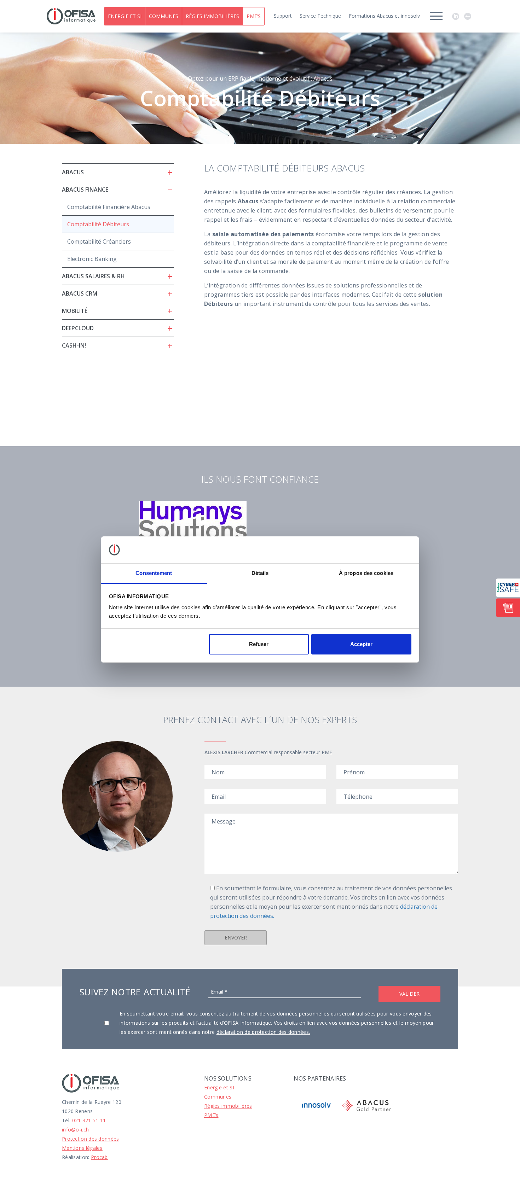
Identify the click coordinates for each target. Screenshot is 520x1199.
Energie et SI (124, 16)
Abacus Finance (85, 189)
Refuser (258, 644)
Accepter (361, 644)
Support (283, 15)
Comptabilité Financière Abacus (108, 207)
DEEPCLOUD (78, 328)
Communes (163, 16)
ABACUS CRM (79, 293)
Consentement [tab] (153, 573)
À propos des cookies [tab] (366, 573)
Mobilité (74, 311)
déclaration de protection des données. (263, 1032)
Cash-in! (74, 345)
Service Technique (320, 15)
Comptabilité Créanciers (99, 241)
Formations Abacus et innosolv (384, 15)
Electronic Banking (92, 259)
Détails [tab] (260, 573)
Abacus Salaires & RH (93, 276)
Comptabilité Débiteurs (98, 224)
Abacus (73, 172)
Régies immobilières (212, 16)
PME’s (254, 16)
